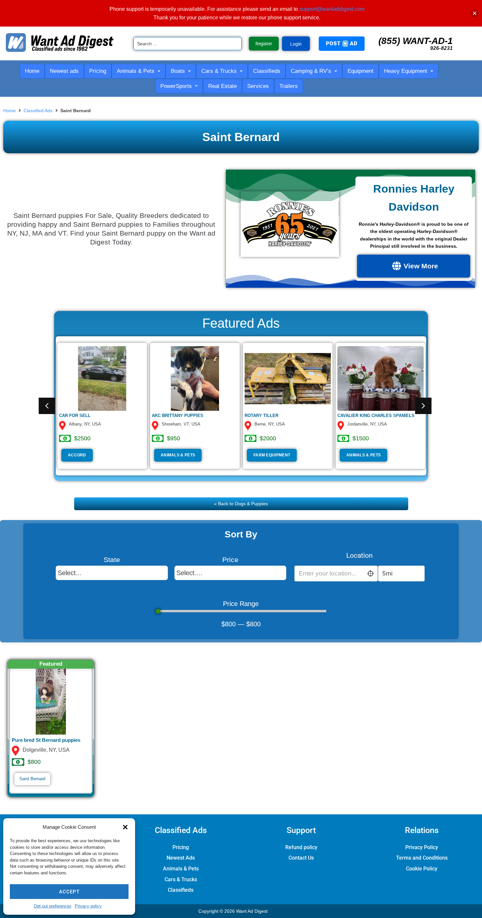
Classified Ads (38, 110)
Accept (69, 892)
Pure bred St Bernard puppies (46, 740)
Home (9, 110)
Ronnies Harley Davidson (413, 197)
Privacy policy (88, 906)
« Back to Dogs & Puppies (241, 503)
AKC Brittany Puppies (177, 415)
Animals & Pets (178, 455)
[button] (125, 827)
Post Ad (341, 43)
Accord (77, 455)
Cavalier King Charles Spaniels (375, 415)
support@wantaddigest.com (331, 9)
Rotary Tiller (261, 415)
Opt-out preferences (52, 906)
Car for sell (74, 415)
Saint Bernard (32, 778)
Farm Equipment (271, 455)
